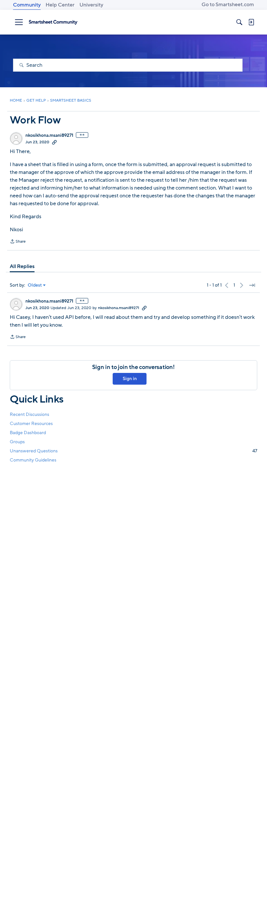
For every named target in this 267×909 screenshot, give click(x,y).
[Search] (239, 22)
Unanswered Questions (133, 451)
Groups (17, 442)
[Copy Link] (54, 142)
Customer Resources (31, 423)
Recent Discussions (29, 414)
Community (27, 4)
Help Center (60, 4)
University (91, 4)
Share (18, 242)
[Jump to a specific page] (252, 285)
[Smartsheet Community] (53, 22)
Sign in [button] (130, 379)
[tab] (22, 266)
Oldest (35, 285)
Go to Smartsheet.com (228, 4)
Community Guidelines (33, 460)
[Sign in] (251, 22)
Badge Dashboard (28, 433)
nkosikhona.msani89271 (49, 135)
